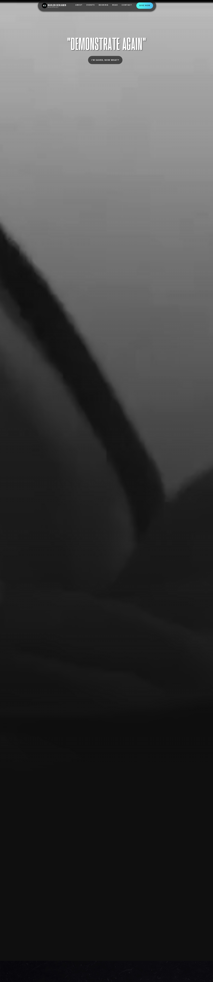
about (79, 5)
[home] (58, 5)
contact (127, 5)
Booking (103, 5)
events (91, 5)
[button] (115, 6)
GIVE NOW (144, 6)
